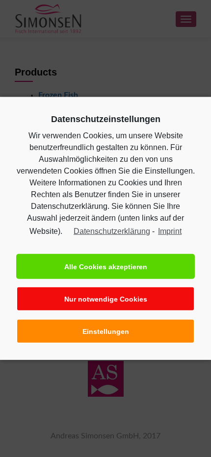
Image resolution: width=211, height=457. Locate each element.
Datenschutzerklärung (112, 231)
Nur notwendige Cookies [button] (105, 299)
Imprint (170, 231)
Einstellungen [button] (105, 331)
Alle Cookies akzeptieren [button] (105, 267)
